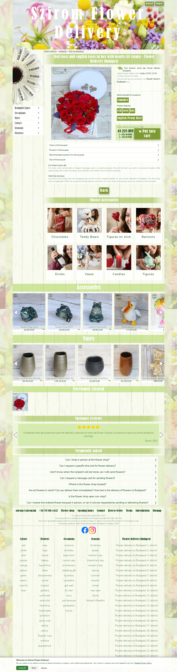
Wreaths (31, 83)
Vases (88, 339)
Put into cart (148, 134)
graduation (69, 605)
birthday (69, 550)
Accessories (88, 287)
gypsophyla (44, 645)
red (119, 110)
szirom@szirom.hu (26, 510)
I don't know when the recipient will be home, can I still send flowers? (87, 472)
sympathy (69, 580)
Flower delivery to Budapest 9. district (136, 585)
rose (126, 110)
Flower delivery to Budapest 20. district (136, 640)
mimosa (45, 640)
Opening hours (86, 510)
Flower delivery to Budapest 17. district (136, 625)
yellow (23, 570)
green (23, 575)
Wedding (34, 76)
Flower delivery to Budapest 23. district (136, 655)
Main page (20, 54)
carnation (45, 615)
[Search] (160, 46)
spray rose (44, 620)
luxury (69, 610)
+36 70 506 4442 (48, 510)
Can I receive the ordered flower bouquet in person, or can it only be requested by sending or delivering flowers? (87, 502)
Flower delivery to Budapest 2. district (136, 550)
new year (95, 590)
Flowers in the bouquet (59, 150)
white (23, 550)
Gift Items (25, 57)
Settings (44, 668)
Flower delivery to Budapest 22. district (136, 650)
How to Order (115, 510)
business (69, 575)
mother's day (95, 555)
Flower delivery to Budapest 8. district (136, 580)
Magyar (159, 4)
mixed (45, 555)
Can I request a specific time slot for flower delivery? (87, 465)
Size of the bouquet (57, 159)
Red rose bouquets (76, 51)
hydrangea (45, 610)
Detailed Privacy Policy (143, 663)
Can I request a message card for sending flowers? (87, 478)
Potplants (34, 69)
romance (122, 100)
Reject (34, 668)
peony (44, 630)
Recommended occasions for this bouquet (66, 155)
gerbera (45, 590)
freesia (44, 560)
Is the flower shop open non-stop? (87, 496)
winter (95, 585)
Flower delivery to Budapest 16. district (136, 620)
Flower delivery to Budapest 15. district (136, 615)
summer (95, 575)
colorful (23, 585)
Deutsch (149, 4)
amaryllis (45, 600)
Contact (101, 510)
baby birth (69, 555)
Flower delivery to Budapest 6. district (136, 570)
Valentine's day (95, 560)
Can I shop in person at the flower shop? (87, 459)
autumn (95, 580)
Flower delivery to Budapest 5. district (136, 565)
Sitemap (157, 510)
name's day (69, 560)
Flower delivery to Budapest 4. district (136, 560)
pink (23, 555)
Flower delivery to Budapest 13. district (136, 605)
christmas (95, 545)
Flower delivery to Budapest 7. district (136, 575)
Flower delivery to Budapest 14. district (136, 610)
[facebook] (85, 531)
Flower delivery (50, 51)
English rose (45, 635)
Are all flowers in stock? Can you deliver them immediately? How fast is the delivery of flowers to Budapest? (87, 490)
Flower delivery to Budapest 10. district (136, 590)
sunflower (44, 595)
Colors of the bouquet (58, 145)
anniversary (69, 565)
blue (23, 590)
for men (69, 590)
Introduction (143, 510)
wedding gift (69, 570)
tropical (45, 585)
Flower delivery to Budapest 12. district (136, 600)
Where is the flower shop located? (87, 484)
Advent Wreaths (95, 600)
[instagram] (92, 531)
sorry (69, 595)
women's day (95, 565)
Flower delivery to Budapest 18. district (136, 630)
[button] (161, 312)
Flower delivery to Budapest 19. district (136, 635)
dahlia (44, 625)
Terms (129, 510)
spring (95, 570)
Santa (95, 595)
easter (95, 550)
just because (69, 600)
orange (23, 565)
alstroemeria (45, 575)
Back (104, 190)
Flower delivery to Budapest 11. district (136, 595)
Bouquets (63, 51)
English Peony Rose (129, 118)
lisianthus (45, 605)
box (132, 110)
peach (23, 580)
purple (23, 560)
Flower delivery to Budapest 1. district (136, 545)
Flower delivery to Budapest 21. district (136, 645)
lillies (45, 570)
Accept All (22, 668)
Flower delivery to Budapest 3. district (136, 555)
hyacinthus (45, 565)
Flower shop (28, 90)
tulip (44, 550)
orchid (45, 580)
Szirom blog (20, 94)
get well (68, 585)
